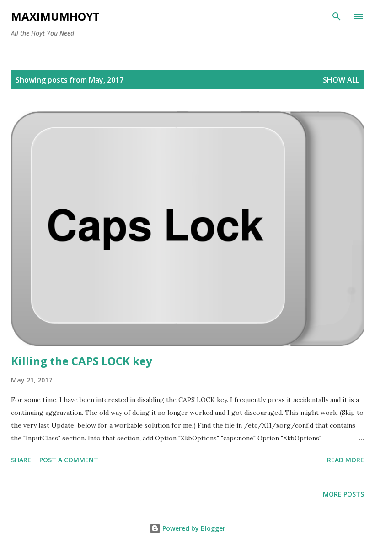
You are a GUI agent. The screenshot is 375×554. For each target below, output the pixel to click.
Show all (341, 80)
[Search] (336, 16)
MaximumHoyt (55, 16)
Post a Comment (68, 459)
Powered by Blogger (193, 528)
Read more (345, 459)
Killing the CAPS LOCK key (81, 360)
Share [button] (21, 459)
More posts (343, 494)
